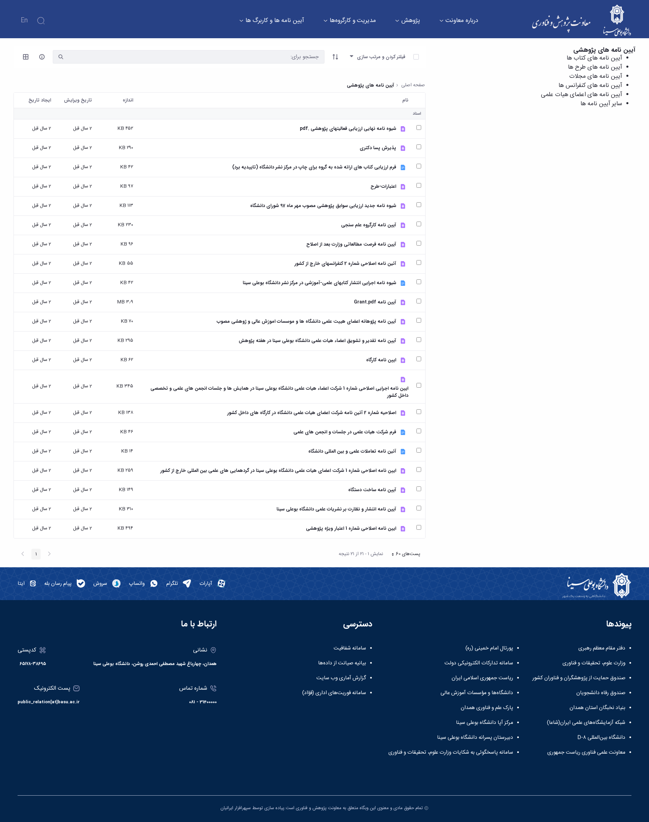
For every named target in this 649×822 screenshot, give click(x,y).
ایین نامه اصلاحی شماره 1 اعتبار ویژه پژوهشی (351, 528)
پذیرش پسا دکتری (378, 148)
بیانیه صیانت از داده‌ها (342, 663)
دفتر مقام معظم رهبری (601, 648)
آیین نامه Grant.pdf (375, 302)
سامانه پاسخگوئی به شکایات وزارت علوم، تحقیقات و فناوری (450, 752)
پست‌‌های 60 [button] (403, 555)
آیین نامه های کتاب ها (594, 58)
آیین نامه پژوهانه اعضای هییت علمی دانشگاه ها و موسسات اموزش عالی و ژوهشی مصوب (306, 321)
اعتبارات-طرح (383, 186)
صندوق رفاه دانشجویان (600, 693)
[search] (61, 57)
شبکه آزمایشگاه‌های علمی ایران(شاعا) (586, 722)
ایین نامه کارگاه (381, 360)
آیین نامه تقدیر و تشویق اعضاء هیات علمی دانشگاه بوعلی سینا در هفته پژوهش (317, 340)
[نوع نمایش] (25, 56)
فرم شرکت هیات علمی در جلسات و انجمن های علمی (344, 432)
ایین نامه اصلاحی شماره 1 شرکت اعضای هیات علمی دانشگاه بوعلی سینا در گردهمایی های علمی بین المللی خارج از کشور (278, 470)
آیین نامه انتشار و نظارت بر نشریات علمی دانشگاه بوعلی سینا (336, 509)
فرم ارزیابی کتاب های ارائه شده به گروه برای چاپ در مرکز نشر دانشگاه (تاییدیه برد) (314, 167)
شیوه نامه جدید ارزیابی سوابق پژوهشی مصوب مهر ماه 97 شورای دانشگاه (323, 205)
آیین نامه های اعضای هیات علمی (581, 95)
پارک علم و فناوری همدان (487, 708)
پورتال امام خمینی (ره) (489, 648)
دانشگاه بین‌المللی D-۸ (601, 737)
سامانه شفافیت (350, 648)
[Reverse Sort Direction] (335, 56)
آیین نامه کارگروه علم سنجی (368, 225)
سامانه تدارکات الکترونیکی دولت (478, 663)
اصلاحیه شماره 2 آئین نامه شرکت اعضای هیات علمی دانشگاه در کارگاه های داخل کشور (311, 412)
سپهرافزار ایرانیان (235, 808)
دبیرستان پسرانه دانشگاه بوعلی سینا (475, 737)
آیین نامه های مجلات (595, 76)
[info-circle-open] (42, 56)
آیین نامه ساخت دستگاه (372, 490)
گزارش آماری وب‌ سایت (341, 678)
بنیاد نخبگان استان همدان (597, 708)
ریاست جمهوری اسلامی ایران (482, 678)
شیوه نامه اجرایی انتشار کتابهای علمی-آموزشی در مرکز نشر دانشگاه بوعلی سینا (319, 283)
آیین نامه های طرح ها (595, 67)
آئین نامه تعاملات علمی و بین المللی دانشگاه (352, 451)
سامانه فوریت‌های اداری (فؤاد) (334, 693)
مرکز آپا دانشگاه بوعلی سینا (484, 722)
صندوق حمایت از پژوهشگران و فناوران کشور (578, 678)
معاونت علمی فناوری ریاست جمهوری (586, 752)
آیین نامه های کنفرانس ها (590, 86)
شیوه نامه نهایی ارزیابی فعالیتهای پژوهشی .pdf (348, 128)
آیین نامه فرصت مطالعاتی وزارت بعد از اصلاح (351, 244)
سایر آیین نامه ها (601, 104)
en (24, 21)
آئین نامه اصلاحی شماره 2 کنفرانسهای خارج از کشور (345, 263)
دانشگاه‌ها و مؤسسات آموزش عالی (476, 693)
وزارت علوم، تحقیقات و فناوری (593, 663)
